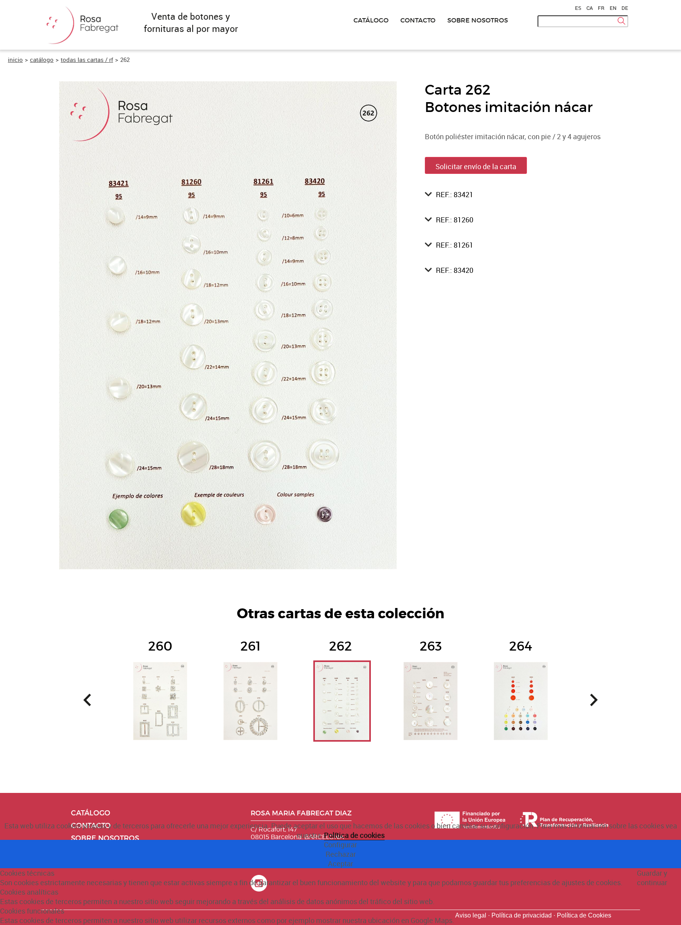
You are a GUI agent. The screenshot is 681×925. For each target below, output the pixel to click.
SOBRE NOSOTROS (477, 20)
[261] (250, 681)
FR (601, 7)
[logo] (80, 44)
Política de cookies (354, 835)
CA (589, 7)
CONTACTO (417, 20)
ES (578, 7)
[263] (431, 681)
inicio (15, 59)
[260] (160, 681)
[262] (340, 681)
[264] (521, 681)
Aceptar (340, 863)
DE (624, 7)
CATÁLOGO (371, 20)
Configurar (340, 844)
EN (613, 7)
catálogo (42, 59)
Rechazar (341, 854)
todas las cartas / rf (87, 59)
